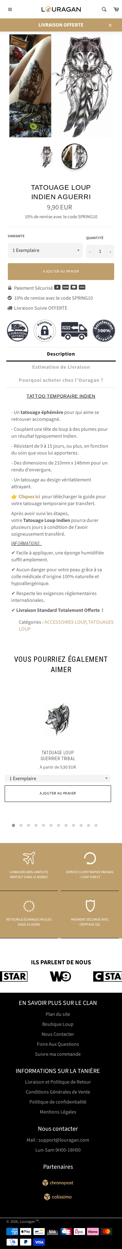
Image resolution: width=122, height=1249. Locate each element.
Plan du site (58, 1014)
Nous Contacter (58, 1034)
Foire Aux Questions (58, 1044)
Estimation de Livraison (61, 367)
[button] (13, 825)
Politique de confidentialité (57, 1102)
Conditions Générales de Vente (58, 1092)
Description (61, 354)
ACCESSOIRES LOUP (65, 622)
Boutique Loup (58, 1024)
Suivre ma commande (58, 1054)
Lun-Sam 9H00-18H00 (58, 1150)
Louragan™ (29, 1221)
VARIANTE (16, 236)
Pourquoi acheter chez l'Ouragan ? (61, 380)
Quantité (95, 238)
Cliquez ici (29, 496)
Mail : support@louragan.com (58, 1140)
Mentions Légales (58, 1112)
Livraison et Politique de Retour (58, 1082)
